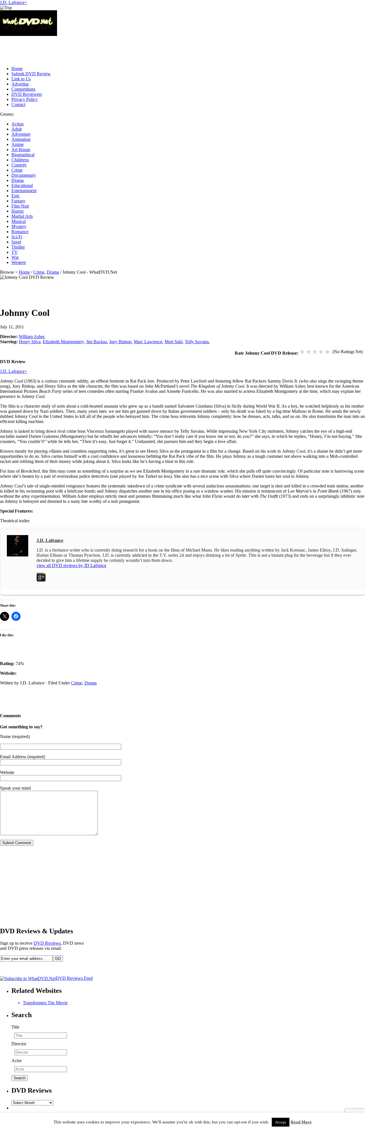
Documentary (23, 175)
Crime (17, 170)
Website (7, 772)
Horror (17, 211)
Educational (22, 185)
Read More (301, 1122)
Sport (16, 241)
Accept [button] (280, 1122)
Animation (21, 139)
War (15, 257)
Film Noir (20, 206)
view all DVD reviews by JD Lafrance (71, 565)
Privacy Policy (24, 99)
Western (18, 262)
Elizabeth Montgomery (63, 341)
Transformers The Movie (45, 1002)
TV (14, 252)
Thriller (18, 247)
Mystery (18, 226)
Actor (16, 1060)
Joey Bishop (120, 341)
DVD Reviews (47, 943)
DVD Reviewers (26, 94)
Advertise (20, 84)
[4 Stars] (321, 352)
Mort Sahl (173, 341)
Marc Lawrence (148, 341)
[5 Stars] (327, 352)
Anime (17, 144)
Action (17, 123)
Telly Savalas (197, 341)
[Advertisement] (104, 49)
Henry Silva (29, 341)
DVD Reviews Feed (74, 978)
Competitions (23, 89)
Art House (20, 149)
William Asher (31, 336)
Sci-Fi (16, 236)
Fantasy (18, 200)
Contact (18, 104)
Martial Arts (22, 216)
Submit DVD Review (31, 73)
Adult (16, 129)
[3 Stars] (315, 352)
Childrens (20, 159)
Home (17, 68)
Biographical (23, 154)
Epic (15, 195)
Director (18, 1043)
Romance (20, 231)
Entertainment (23, 190)
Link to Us (21, 78)
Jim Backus (96, 341)
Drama (17, 180)
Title (15, 1027)
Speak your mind (15, 788)
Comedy (19, 164)
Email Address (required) (22, 756)
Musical (18, 221)
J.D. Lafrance (12, 2)
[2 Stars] (308, 352)
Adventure (21, 134)
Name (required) (15, 736)
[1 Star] (302, 352)
